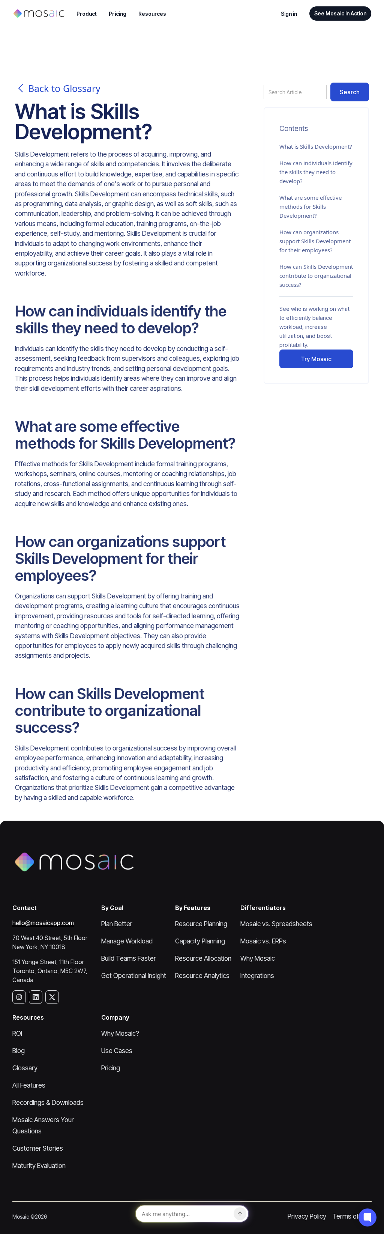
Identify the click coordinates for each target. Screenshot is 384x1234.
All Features (28, 1085)
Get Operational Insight (133, 975)
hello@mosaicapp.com (43, 923)
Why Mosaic (257, 958)
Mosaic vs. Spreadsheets (276, 924)
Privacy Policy (307, 1216)
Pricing (117, 14)
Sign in (289, 14)
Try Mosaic (316, 359)
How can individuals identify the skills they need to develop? (315, 172)
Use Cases (116, 1051)
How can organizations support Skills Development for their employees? (315, 241)
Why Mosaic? (120, 1033)
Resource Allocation (203, 958)
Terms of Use (352, 1216)
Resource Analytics (202, 975)
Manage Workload (127, 941)
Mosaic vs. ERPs (263, 941)
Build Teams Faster (128, 958)
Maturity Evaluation (39, 1165)
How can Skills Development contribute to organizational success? (316, 275)
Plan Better (116, 924)
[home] (38, 13)
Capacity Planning (200, 941)
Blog (18, 1051)
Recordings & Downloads (48, 1102)
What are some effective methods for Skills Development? (310, 206)
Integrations (257, 975)
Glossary (25, 1068)
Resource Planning (201, 924)
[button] (86, 14)
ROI (17, 1033)
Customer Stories (37, 1148)
